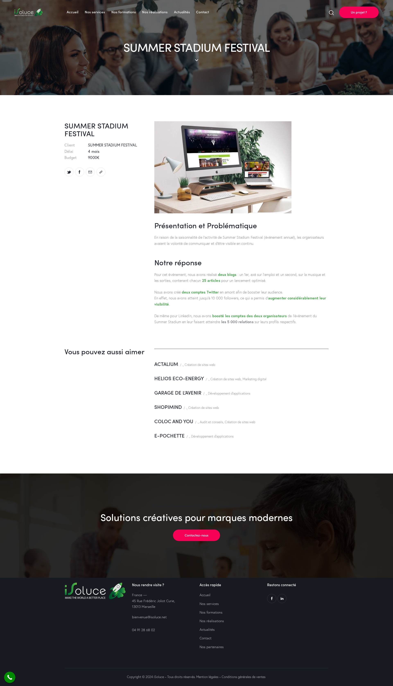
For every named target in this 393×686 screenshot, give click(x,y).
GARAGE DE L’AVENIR (177, 392)
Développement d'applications (229, 393)
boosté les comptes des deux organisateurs (249, 315)
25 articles (211, 280)
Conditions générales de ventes (243, 677)
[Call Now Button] (9, 677)
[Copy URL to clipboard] (100, 172)
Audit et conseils (211, 422)
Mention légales (207, 677)
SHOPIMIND (168, 406)
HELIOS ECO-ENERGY (179, 378)
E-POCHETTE (169, 435)
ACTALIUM (166, 363)
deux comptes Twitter (200, 292)
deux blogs (227, 274)
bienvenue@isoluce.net (149, 617)
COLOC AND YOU (173, 421)
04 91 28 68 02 (143, 630)
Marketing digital (255, 379)
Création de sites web (200, 365)
